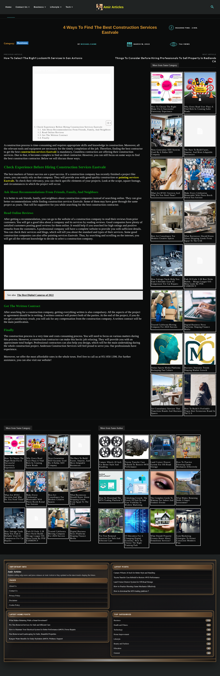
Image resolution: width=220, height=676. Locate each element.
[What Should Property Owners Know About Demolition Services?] (162, 521)
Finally (45, 138)
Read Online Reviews (53, 132)
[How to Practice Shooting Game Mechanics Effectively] (188, 447)
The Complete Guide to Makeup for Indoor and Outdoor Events (162, 500)
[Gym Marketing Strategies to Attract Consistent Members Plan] (188, 521)
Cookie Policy (14, 605)
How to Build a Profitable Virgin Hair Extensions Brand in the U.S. (199, 411)
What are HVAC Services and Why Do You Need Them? (165, 194)
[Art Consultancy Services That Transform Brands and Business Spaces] (166, 389)
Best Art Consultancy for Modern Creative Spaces (163, 237)
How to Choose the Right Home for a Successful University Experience (163, 109)
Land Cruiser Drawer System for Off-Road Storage (161, 464)
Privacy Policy (14, 595)
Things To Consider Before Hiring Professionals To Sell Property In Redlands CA (165, 59)
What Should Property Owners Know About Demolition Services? (161, 538)
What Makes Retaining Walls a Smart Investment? (187, 500)
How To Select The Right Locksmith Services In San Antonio (43, 58)
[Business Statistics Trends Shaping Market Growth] (199, 349)
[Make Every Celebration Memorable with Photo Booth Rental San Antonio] (199, 174)
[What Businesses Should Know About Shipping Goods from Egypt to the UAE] (199, 217)
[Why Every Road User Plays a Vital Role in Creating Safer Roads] (199, 88)
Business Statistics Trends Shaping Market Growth (196, 369)
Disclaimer (13, 600)
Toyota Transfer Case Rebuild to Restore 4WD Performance (136, 464)
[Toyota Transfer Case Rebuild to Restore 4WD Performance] (136, 447)
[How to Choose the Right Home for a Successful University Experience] (166, 88)
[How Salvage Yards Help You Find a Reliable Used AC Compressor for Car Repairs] (166, 260)
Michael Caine (88, 44)
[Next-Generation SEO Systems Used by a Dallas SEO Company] (166, 131)
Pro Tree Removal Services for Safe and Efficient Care (109, 538)
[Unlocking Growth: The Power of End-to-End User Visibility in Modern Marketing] (136, 483)
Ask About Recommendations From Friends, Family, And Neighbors (76, 129)
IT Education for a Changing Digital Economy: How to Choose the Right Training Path (134, 540)
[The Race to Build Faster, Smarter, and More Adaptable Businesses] (199, 131)
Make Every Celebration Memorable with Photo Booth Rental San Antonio (198, 195)
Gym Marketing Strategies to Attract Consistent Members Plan (186, 539)
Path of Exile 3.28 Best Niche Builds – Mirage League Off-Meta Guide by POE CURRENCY (198, 282)
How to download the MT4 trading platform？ (110, 499)
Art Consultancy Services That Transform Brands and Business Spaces (166, 411)
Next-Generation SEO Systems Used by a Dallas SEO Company (165, 152)
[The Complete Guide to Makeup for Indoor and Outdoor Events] (162, 483)
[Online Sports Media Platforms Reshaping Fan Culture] (166, 349)
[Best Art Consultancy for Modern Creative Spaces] (166, 217)
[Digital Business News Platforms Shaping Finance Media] (199, 306)
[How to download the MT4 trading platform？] (111, 483)
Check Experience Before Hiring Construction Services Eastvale (69, 127)
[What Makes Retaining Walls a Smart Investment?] (188, 483)
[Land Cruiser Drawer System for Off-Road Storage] (162, 447)
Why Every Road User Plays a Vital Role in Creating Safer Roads (198, 109)
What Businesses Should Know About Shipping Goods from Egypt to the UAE (199, 238)
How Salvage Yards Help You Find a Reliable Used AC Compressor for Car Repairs (165, 281)
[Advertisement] (72, 96)
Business (22, 43)
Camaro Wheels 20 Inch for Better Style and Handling (110, 464)
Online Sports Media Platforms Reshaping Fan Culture (166, 369)
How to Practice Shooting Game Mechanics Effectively (186, 464)
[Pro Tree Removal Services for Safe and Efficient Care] (111, 521)
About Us (13, 586)
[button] (212, 7)
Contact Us (13, 590)
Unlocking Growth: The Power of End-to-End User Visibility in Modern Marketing (136, 501)
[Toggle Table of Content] (107, 123)
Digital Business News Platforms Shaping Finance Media (197, 327)
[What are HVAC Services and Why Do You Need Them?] (166, 174)
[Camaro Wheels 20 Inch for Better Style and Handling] (111, 447)
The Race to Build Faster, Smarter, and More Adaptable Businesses (198, 152)
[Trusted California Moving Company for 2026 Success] (166, 306)
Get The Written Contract (55, 135)
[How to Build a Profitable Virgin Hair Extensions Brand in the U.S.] (199, 389)
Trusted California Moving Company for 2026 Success (164, 326)
